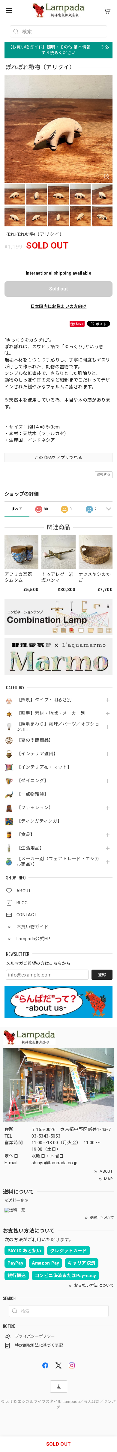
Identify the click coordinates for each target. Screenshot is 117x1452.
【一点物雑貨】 (32, 794)
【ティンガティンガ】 (39, 821)
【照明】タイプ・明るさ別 (44, 699)
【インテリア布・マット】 (44, 767)
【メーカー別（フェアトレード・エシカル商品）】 (57, 861)
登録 (102, 974)
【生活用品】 (30, 848)
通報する (103, 474)
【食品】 (25, 834)
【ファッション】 (34, 807)
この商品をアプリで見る (58, 457)
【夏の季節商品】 (34, 740)
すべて (16, 509)
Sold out (58, 289)
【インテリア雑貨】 (37, 753)
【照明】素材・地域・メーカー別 (51, 713)
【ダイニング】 (32, 780)
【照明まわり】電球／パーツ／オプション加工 (57, 727)
